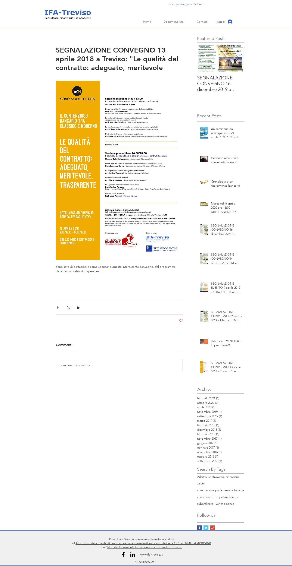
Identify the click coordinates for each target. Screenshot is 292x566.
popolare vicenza (227, 497)
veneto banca (225, 504)
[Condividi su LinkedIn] (79, 307)
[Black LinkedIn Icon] (132, 554)
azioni (201, 483)
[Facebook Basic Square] (199, 527)
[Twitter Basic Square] (206, 527)
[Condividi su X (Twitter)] (68, 307)
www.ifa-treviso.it (151, 554)
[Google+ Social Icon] (212, 527)
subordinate (205, 504)
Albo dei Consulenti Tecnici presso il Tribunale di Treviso (144, 547)
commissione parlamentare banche (220, 490)
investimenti (205, 497)
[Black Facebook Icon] (123, 554)
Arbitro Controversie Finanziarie (218, 477)
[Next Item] (237, 58)
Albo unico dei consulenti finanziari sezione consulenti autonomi (119, 543)
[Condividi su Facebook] (58, 307)
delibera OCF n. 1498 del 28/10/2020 (186, 543)
